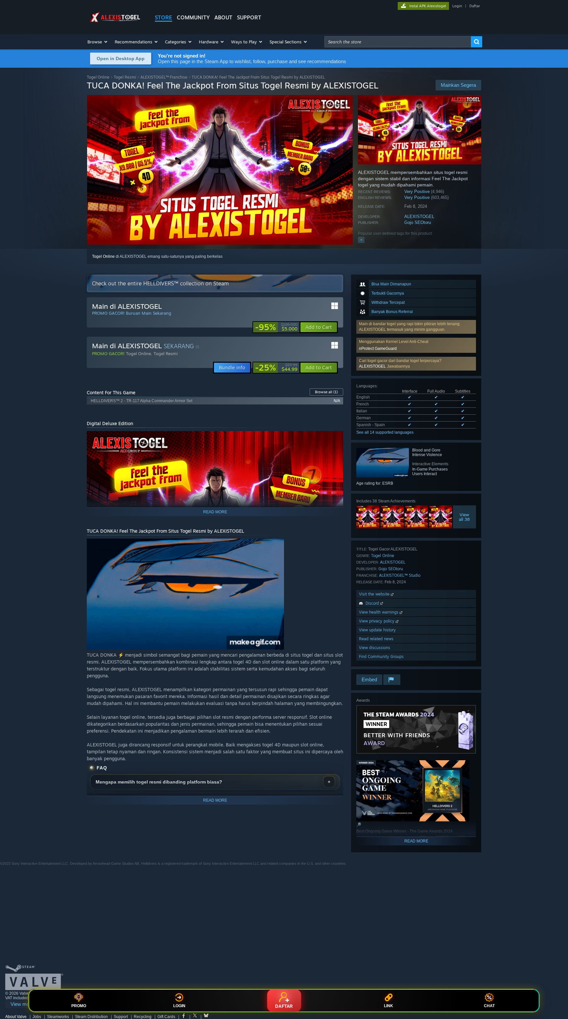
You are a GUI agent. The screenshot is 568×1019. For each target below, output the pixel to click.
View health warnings (379, 612)
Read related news (376, 638)
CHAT (489, 1006)
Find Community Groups (381, 656)
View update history (377, 629)
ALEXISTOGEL (419, 216)
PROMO (78, 1006)
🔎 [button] (335, 439)
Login (457, 6)
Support (121, 1016)
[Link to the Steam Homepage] (116, 22)
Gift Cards (166, 1016)
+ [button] (361, 240)
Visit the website (375, 594)
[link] (276, 327)
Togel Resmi (125, 77)
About (223, 17)
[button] (97, 41)
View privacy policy (377, 621)
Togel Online (98, 77)
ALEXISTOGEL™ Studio (399, 575)
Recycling (143, 1016)
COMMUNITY (193, 17)
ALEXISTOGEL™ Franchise (163, 77)
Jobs (37, 1016)
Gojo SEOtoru (417, 222)
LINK (388, 1006)
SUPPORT (249, 17)
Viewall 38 (464, 517)
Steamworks (58, 1016)
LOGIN (179, 1006)
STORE (163, 17)
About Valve (16, 1016)
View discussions (374, 647)
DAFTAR (284, 1006)
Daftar (474, 6)
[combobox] (397, 41)
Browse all (326, 392)
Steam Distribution (91, 1016)
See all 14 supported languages (385, 432)
